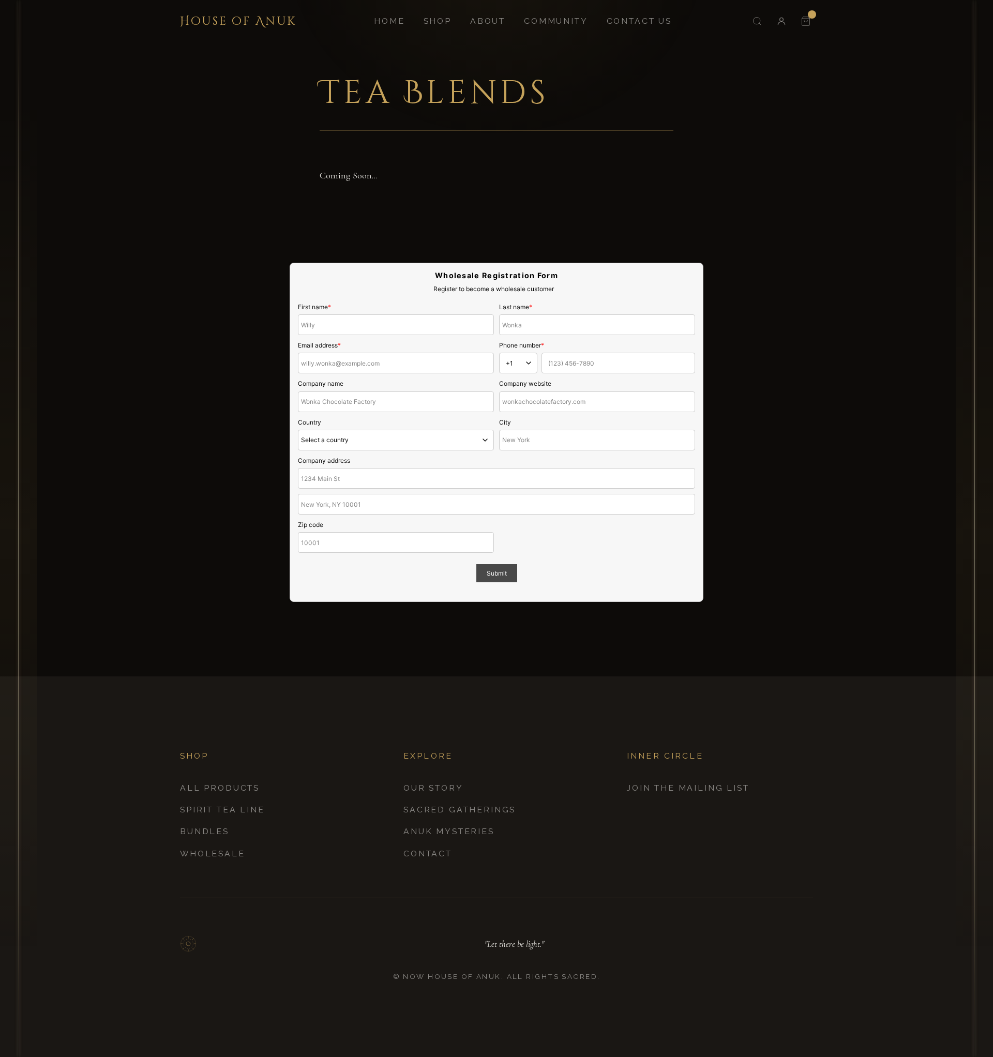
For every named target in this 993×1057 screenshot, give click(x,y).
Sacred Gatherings (459, 809)
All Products (220, 788)
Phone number (521, 345)
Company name (320, 383)
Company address (324, 460)
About (487, 21)
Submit (497, 573)
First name (314, 307)
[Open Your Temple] (805, 20)
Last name (515, 307)
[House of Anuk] (188, 943)
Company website (525, 383)
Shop (438, 21)
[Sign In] (781, 20)
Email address (319, 345)
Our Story (433, 788)
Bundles (204, 831)
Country (309, 422)
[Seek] (756, 20)
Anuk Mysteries (448, 831)
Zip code (310, 524)
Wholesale (212, 853)
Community (556, 21)
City (505, 422)
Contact (427, 853)
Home (389, 21)
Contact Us (639, 21)
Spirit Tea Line (222, 809)
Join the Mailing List (688, 788)
